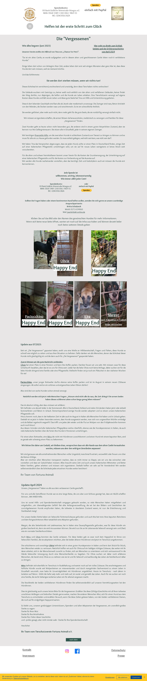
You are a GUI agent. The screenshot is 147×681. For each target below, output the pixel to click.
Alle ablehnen (122, 677)
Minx (49, 436)
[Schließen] (144, 677)
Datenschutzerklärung (21, 678)
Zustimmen (136, 677)
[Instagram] (67, 651)
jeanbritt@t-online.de (76, 212)
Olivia (38, 537)
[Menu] (30, 26)
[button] (95, 5)
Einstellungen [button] (110, 677)
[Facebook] (77, 651)
